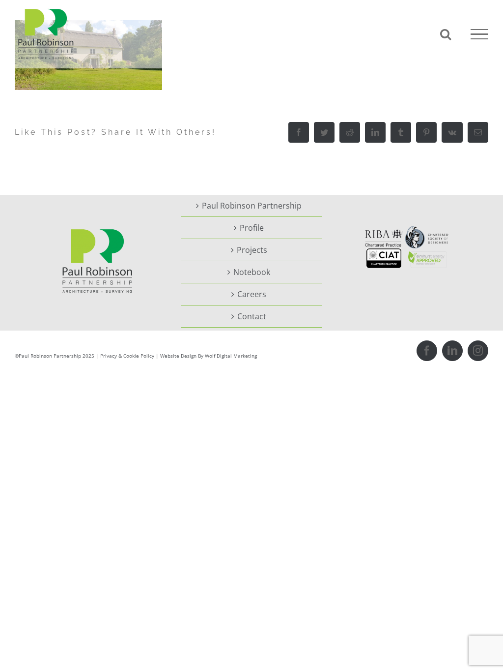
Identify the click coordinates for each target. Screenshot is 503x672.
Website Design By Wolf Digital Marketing (208, 355)
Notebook (251, 272)
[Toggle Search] (445, 34)
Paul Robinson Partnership (252, 205)
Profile (252, 227)
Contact (251, 316)
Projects (252, 249)
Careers (251, 294)
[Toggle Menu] (479, 34)
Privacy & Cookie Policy (127, 355)
